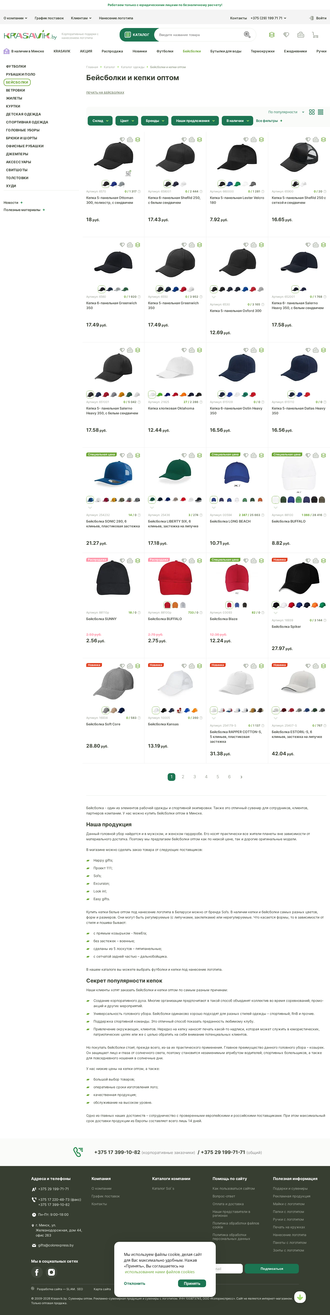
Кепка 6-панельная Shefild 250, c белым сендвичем (174, 200)
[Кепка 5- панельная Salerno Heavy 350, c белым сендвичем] (113, 367)
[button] (138, 139)
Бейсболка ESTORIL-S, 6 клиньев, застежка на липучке (297, 734)
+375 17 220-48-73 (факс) (59, 1199)
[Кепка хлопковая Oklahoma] (175, 367)
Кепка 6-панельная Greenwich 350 (111, 305)
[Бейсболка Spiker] (299, 578)
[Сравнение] (300, 34)
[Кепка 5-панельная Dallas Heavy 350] (299, 367)
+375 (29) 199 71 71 (266, 18)
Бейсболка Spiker (286, 626)
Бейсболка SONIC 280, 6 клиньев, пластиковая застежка (113, 523)
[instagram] (51, 1272)
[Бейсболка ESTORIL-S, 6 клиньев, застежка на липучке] (299, 683)
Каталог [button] (141, 35)
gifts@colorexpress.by (56, 1245)
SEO (80, 1289)
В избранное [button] (122, 139)
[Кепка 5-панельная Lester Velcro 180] (237, 157)
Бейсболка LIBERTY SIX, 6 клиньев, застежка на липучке (173, 523)
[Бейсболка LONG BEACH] (237, 473)
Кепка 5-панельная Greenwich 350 (173, 305)
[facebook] (37, 1272)
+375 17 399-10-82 (54, 1204)
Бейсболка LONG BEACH (230, 521)
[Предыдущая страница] (241, 777)
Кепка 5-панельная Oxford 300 (235, 311)
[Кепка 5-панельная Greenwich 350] (175, 262)
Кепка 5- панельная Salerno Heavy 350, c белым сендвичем (112, 410)
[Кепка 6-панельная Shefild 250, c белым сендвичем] (175, 157)
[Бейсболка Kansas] (175, 683)
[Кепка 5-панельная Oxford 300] (237, 262)
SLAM (70, 1289)
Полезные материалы (22, 210)
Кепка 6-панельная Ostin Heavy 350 (236, 410)
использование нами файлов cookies (160, 1271)
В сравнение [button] (130, 139)
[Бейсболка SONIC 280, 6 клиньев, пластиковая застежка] (113, 473)
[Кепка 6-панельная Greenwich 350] (113, 262)
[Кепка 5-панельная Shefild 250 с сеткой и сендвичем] (299, 157)
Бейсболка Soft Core (103, 724)
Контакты (238, 18)
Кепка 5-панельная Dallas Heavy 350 (298, 410)
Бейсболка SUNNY (101, 619)
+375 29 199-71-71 (53, 1189)
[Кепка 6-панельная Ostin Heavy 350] (237, 367)
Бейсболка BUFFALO (289, 521)
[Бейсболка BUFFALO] (299, 473)
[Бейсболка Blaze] (237, 578)
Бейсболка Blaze (223, 619)
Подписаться (272, 1269)
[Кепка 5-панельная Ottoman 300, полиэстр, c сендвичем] (113, 157)
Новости (11, 202)
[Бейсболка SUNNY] (113, 578)
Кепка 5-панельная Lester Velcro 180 (237, 200)
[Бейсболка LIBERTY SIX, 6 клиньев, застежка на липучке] (175, 473)
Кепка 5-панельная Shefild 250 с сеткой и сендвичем (299, 200)
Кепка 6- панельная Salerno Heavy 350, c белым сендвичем (298, 305)
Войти (321, 18)
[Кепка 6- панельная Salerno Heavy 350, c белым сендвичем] (299, 262)
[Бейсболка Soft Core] (113, 683)
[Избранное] (271, 34)
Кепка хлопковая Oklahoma (171, 408)
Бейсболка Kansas (163, 724)
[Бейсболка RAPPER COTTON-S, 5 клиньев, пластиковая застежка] (237, 683)
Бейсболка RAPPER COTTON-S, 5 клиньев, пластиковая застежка (236, 736)
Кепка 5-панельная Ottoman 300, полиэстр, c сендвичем (109, 200)
